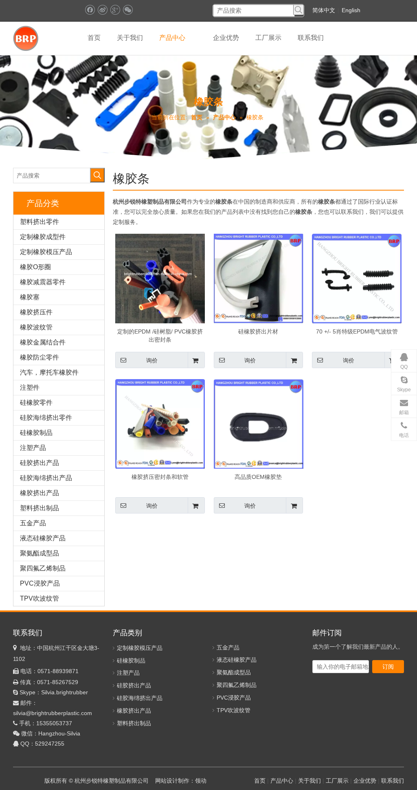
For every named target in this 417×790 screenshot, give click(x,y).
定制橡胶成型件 (43, 236)
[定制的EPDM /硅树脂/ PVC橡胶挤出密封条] (160, 278)
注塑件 (30, 387)
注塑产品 (33, 447)
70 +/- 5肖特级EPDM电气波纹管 (357, 331)
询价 (152, 360)
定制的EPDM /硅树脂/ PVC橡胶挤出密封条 (160, 335)
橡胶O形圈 (35, 266)
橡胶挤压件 (36, 312)
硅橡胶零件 (36, 402)
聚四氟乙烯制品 (43, 568)
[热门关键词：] (298, 9)
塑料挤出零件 (39, 221)
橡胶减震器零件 (43, 282)
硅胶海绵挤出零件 (46, 417)
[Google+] (115, 9)
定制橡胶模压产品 (46, 251)
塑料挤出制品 (39, 508)
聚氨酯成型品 (39, 553)
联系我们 (392, 780)
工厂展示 (337, 780)
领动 (200, 780)
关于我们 (309, 780)
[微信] (128, 9)
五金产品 (33, 523)
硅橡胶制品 (36, 432)
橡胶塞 (30, 297)
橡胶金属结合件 (43, 342)
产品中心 (281, 780)
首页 (260, 780)
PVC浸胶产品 (40, 583)
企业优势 (364, 780)
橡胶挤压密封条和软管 (160, 477)
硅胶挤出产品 (39, 462)
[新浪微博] (102, 9)
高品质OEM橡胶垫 (258, 477)
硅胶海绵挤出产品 (46, 477)
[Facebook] (90, 9)
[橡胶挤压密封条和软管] (160, 423)
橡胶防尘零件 (39, 357)
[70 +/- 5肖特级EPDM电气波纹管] (357, 278)
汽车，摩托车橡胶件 (49, 372)
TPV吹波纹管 (39, 598)
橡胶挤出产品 (39, 492)
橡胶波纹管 (36, 327)
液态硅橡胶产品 (43, 538)
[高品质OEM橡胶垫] (258, 423)
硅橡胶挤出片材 (258, 331)
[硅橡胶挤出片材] (258, 278)
